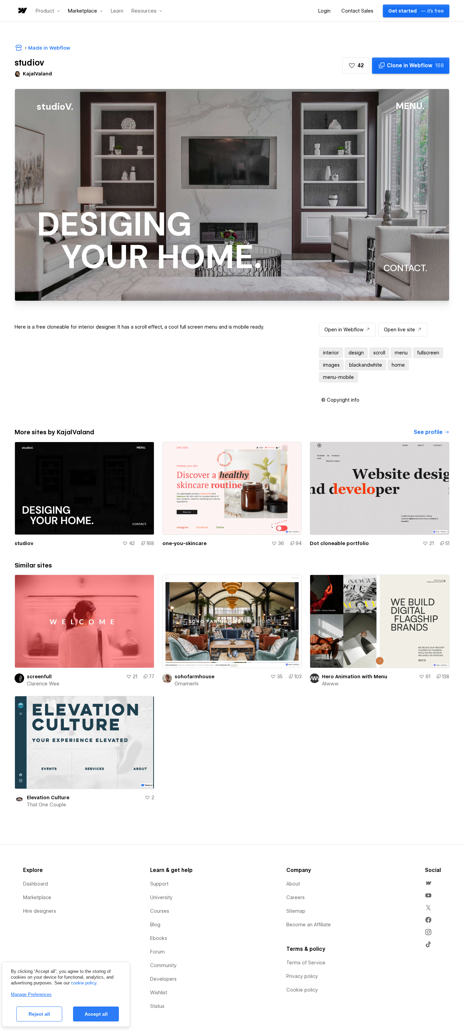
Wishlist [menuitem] (158, 992)
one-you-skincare (184, 543)
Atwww (330, 683)
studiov (24, 543)
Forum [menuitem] (157, 952)
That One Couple (46, 804)
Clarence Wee (43, 683)
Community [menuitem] (163, 965)
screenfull (39, 676)
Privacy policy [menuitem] (302, 976)
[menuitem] (428, 883)
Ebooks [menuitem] (158, 938)
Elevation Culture (48, 797)
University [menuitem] (161, 897)
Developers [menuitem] (163, 979)
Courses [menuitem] (159, 911)
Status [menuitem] (157, 1006)
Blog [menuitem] (155, 924)
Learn (117, 11)
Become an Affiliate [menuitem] (308, 924)
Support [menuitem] (159, 884)
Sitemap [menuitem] (295, 911)
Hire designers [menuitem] (39, 911)
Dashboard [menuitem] (35, 884)
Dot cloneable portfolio (339, 543)
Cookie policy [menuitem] (302, 990)
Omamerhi (186, 683)
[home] (22, 11)
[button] (48, 11)
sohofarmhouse (194, 676)
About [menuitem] (293, 884)
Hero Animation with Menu (354, 676)
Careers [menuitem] (295, 897)
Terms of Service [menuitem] (305, 962)
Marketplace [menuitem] (37, 897)
